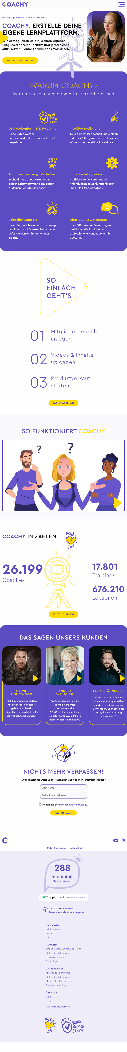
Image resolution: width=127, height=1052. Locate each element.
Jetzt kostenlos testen (20, 60)
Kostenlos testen (63, 402)
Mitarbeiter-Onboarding (59, 981)
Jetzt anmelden (63, 812)
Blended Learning (56, 985)
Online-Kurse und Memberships (63, 948)
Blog (48, 996)
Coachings (52, 961)
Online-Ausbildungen (58, 953)
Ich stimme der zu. (64, 804)
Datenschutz (76, 847)
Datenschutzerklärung (71, 804)
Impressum (60, 847)
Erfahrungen (53, 929)
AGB (49, 847)
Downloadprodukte (57, 957)
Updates (50, 1000)
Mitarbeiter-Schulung (58, 972)
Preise (49, 933)
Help (48, 937)
